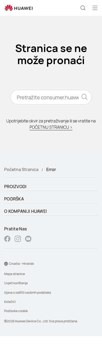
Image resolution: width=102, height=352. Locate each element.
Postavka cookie (16, 311)
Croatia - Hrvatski (21, 263)
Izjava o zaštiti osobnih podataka (27, 292)
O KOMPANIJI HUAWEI (25, 211)
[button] (83, 8)
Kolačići (10, 301)
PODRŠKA (14, 198)
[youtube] (28, 239)
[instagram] (18, 239)
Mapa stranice (14, 274)
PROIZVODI (15, 186)
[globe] (6, 264)
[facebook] (7, 239)
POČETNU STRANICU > (51, 127)
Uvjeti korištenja (16, 283)
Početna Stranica (21, 169)
